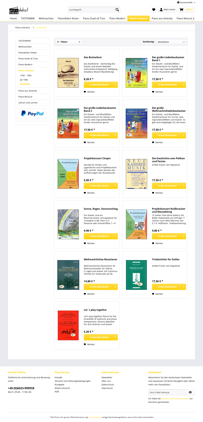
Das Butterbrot (93, 57)
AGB (57, 391)
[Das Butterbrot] (68, 73)
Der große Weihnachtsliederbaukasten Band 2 (169, 109)
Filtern (63, 41)
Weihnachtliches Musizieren (100, 259)
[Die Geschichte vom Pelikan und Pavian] (136, 174)
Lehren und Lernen (28, 102)
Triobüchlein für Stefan (166, 259)
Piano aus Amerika (27, 90)
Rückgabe (59, 384)
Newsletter (107, 377)
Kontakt (58, 377)
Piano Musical (25, 96)
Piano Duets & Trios (28, 58)
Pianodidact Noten (27, 52)
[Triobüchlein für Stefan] (136, 275)
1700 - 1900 (25, 75)
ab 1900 (24, 79)
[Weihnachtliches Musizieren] (68, 275)
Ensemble (25, 84)
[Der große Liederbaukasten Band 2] (68, 123)
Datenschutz (108, 384)
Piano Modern (25, 64)
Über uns (106, 381)
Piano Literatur (26, 70)
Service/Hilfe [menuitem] (186, 2)
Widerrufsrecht (62, 388)
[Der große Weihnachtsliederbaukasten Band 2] (136, 123)
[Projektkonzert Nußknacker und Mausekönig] (136, 224)
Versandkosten (95, 417)
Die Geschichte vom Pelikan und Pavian (168, 160)
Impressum (107, 388)
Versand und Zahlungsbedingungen (73, 381)
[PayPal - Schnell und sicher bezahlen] (32, 113)
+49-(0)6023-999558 (21, 388)
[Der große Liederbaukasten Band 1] (136, 73)
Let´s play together (95, 309)
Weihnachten (25, 46)
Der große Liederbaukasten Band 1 (168, 59)
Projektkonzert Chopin (97, 158)
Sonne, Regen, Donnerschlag (101, 208)
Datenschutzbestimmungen (175, 398)
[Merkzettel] (154, 10)
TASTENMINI (24, 40)
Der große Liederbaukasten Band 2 (100, 109)
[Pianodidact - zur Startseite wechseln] (18, 10)
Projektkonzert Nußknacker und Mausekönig (168, 210)
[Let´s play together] (68, 325)
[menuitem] (94, 10)
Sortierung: (148, 41)
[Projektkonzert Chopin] (68, 174)
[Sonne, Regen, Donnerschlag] (68, 224)
